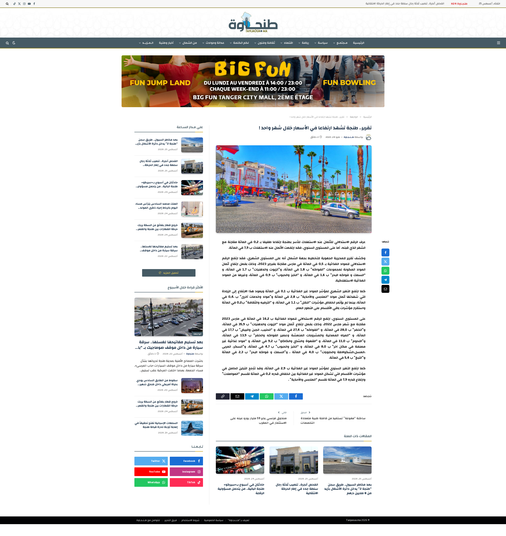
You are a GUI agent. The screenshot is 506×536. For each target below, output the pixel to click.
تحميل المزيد (170, 272)
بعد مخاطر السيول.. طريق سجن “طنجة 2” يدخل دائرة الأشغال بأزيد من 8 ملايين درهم (348, 489)
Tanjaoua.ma (353, 520)
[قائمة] (498, 42)
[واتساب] (385, 271)
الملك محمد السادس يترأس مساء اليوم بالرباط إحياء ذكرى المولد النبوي (156, 206)
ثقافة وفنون (266, 42)
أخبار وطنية (166, 42)
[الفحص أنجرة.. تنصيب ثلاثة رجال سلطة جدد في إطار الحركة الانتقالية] (293, 460)
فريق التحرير (170, 520)
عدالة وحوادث (215, 42)
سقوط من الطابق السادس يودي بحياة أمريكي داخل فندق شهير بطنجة (157, 382)
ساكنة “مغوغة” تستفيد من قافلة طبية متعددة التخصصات (333, 420)
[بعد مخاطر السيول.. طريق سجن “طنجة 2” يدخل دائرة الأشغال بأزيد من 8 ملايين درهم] (347, 460)
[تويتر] (385, 262)
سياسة (323, 42)
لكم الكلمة (241, 42)
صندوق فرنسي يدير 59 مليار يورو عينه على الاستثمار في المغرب (258, 420)
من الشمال (189, 42)
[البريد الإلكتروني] (385, 289)
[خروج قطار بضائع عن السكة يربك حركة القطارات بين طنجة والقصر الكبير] (192, 230)
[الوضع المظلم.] (13, 42)
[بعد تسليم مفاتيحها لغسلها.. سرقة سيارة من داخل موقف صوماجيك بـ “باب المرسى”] (192, 251)
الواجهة (197, 334)
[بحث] (7, 4)
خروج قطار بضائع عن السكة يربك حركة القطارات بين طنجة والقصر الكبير (158, 227)
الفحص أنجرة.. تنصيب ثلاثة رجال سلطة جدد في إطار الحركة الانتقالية (405, 3)
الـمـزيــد (147, 42)
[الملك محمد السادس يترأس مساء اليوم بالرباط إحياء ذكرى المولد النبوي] (192, 208)
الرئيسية (358, 42)
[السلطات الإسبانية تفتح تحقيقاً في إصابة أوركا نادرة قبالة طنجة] (192, 428)
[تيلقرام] (385, 280)
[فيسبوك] (385, 252)
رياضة (305, 42)
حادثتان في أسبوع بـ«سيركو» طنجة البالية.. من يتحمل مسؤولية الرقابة (241, 489)
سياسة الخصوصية (213, 520)
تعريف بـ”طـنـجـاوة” (238, 520)
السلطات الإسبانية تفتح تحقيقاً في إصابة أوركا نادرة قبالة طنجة (156, 425)
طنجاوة (190, 354)
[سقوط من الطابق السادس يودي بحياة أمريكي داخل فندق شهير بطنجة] (192, 385)
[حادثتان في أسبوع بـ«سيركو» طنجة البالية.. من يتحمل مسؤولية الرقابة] (240, 460)
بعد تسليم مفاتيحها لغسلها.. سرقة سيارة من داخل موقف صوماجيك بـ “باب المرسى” (159, 248)
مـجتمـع (342, 42)
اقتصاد (288, 42)
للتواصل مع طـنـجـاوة (148, 520)
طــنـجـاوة (349, 137)
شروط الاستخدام (190, 520)
